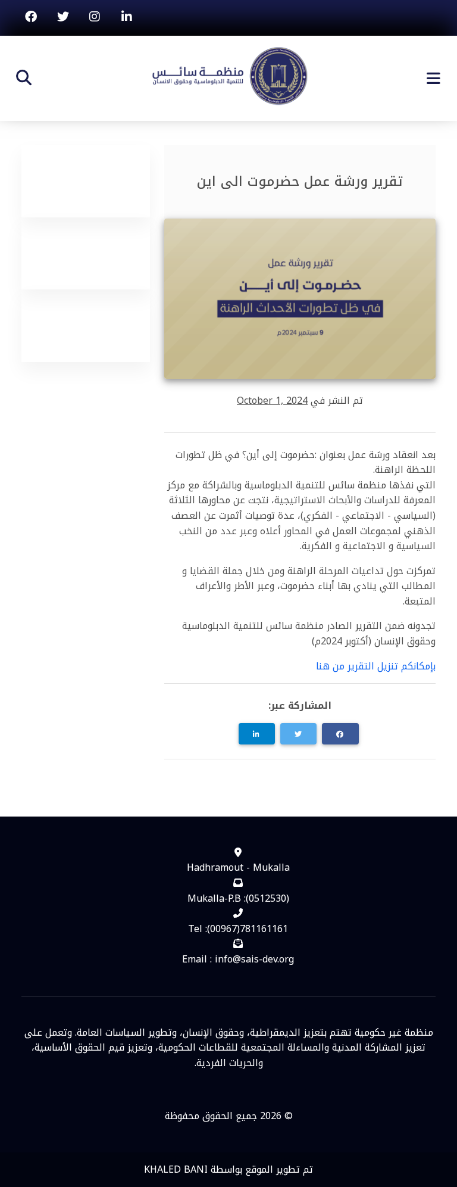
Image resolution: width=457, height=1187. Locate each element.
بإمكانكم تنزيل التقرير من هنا (376, 666)
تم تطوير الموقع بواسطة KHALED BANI (228, 1169)
